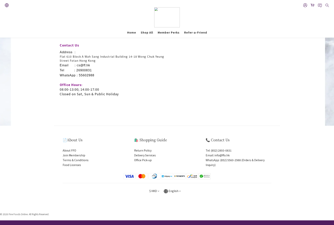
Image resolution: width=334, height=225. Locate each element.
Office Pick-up (143, 160)
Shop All (147, 32)
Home (131, 32)
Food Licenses (72, 165)
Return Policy (143, 150)
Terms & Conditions (76, 160)
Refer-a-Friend (195, 32)
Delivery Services (145, 155)
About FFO (69, 150)
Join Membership (74, 155)
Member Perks (169, 32)
